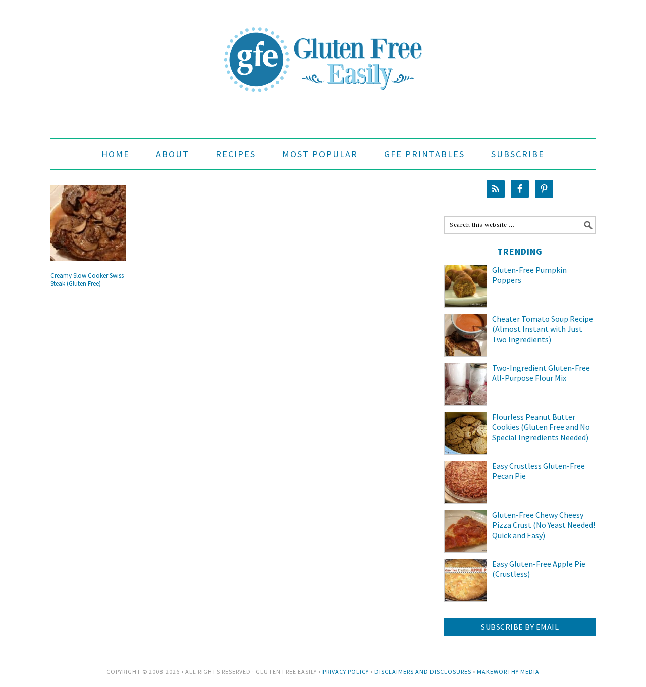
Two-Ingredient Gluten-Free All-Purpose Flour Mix (541, 373)
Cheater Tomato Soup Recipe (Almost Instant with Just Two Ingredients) (542, 329)
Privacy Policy (345, 671)
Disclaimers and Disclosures (422, 671)
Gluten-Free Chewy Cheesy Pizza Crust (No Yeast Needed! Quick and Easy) (543, 525)
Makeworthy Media (508, 671)
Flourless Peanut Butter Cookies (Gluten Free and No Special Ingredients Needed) (541, 427)
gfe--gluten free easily (323, 51)
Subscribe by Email (520, 627)
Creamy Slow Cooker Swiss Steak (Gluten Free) (87, 279)
